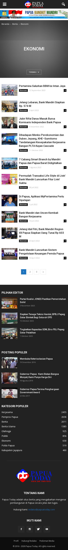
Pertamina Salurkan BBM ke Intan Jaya (42, 86)
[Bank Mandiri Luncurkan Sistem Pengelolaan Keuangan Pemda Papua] (9, 254)
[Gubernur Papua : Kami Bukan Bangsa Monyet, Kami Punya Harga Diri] (9, 378)
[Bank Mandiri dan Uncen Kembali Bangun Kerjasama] (9, 217)
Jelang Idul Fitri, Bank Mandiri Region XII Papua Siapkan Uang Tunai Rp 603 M (41, 233)
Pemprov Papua (10, 416)
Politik (5, 435)
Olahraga (6, 431)
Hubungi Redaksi (29, 541)
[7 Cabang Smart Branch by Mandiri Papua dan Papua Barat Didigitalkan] (9, 163)
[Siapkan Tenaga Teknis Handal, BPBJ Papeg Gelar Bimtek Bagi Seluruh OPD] (9, 318)
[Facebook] (21, 529)
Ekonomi (23, 90)
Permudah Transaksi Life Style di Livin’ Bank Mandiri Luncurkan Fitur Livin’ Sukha (42, 179)
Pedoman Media (47, 541)
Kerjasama (7, 412)
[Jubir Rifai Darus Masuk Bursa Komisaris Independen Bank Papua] (9, 122)
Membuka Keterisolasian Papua (36, 359)
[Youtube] (47, 529)
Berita (5, 421)
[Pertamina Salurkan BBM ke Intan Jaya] (9, 90)
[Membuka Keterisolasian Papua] (9, 362)
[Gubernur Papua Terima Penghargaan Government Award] (9, 393)
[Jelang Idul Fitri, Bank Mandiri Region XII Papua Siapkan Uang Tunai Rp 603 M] (9, 233)
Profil (16, 541)
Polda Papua (8, 445)
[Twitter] (38, 529)
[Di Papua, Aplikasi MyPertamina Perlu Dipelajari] (9, 200)
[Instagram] (30, 529)
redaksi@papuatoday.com (41, 509)
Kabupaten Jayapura (12, 450)
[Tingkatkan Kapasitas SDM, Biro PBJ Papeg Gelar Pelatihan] (9, 333)
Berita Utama (8, 426)
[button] (63, 4)
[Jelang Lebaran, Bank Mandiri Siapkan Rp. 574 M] (9, 106)
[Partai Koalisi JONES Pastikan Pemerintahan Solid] (9, 303)
